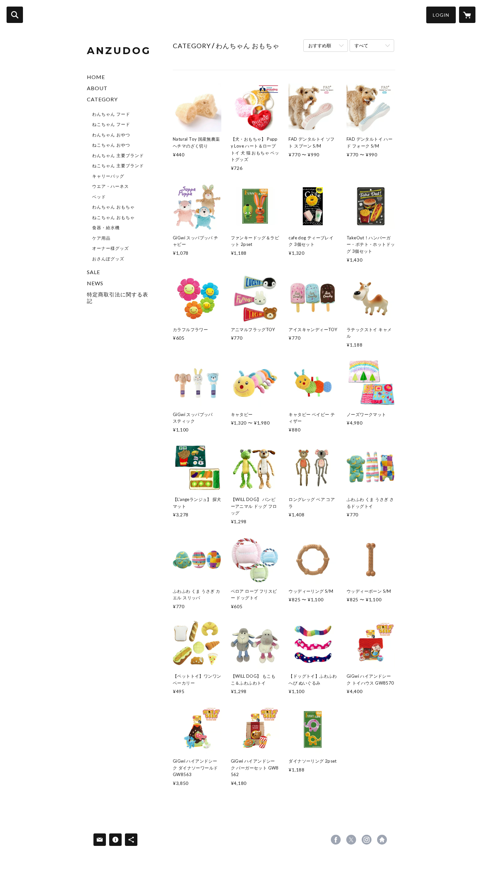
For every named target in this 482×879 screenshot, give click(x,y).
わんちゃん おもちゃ (113, 207)
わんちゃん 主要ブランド (118, 155)
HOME (96, 77)
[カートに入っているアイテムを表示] (467, 15)
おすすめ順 (319, 45)
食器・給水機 (106, 227)
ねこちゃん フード (111, 124)
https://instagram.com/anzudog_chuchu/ (367, 840)
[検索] (15, 15)
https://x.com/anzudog (351, 840)
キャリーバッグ (108, 176)
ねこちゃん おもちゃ (113, 217)
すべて (361, 45)
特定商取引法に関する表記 (117, 297)
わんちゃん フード (111, 114)
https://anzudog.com (382, 840)
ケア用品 (101, 238)
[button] (441, 15)
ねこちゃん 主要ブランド (118, 165)
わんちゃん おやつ (111, 134)
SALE (93, 272)
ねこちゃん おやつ (111, 145)
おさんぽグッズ (108, 258)
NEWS (95, 283)
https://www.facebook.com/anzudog (336, 840)
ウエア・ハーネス (110, 186)
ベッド (99, 196)
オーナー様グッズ (110, 248)
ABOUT (97, 88)
